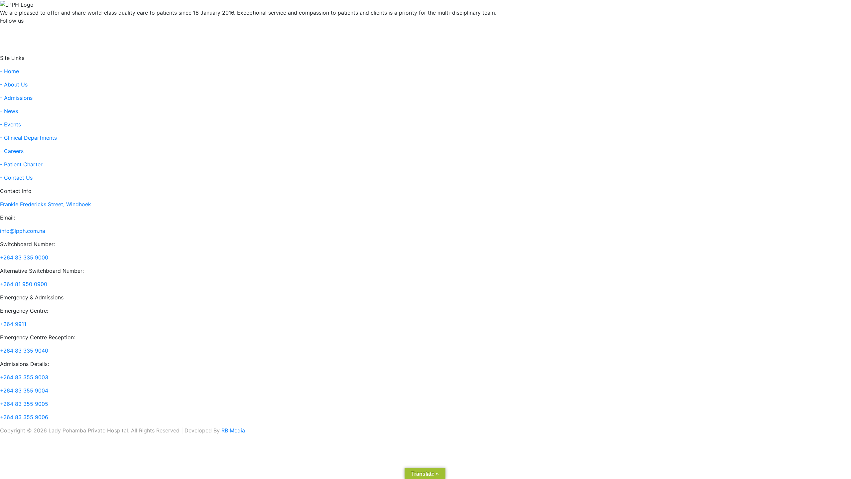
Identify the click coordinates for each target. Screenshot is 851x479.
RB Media (233, 430)
